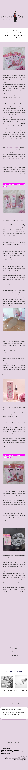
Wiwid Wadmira (7, 709)
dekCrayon (14, 648)
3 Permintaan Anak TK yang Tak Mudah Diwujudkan (16, 759)
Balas (4, 717)
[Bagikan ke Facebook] (10, 655)
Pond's (8, 176)
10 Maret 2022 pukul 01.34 (17, 709)
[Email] (15, 655)
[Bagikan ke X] (12, 655)
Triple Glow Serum (12, 147)
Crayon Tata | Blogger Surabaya (13, 763)
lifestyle (14, 651)
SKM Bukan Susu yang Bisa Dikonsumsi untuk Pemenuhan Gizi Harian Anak (12, 751)
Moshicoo (21, 764)
